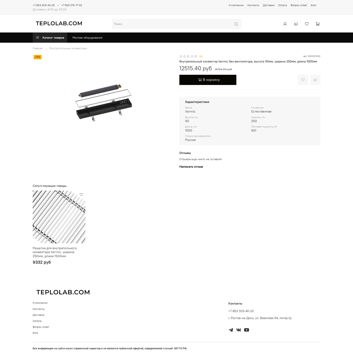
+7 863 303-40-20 (44, 5)
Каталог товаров (53, 37)
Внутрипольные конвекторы (68, 48)
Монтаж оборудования (87, 37)
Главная (37, 48)
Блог (314, 5)
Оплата (282, 5)
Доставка (269, 5)
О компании (236, 5)
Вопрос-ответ (299, 5)
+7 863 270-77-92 (71, 5)
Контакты (253, 5)
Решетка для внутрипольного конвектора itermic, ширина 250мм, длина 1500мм (55, 252)
